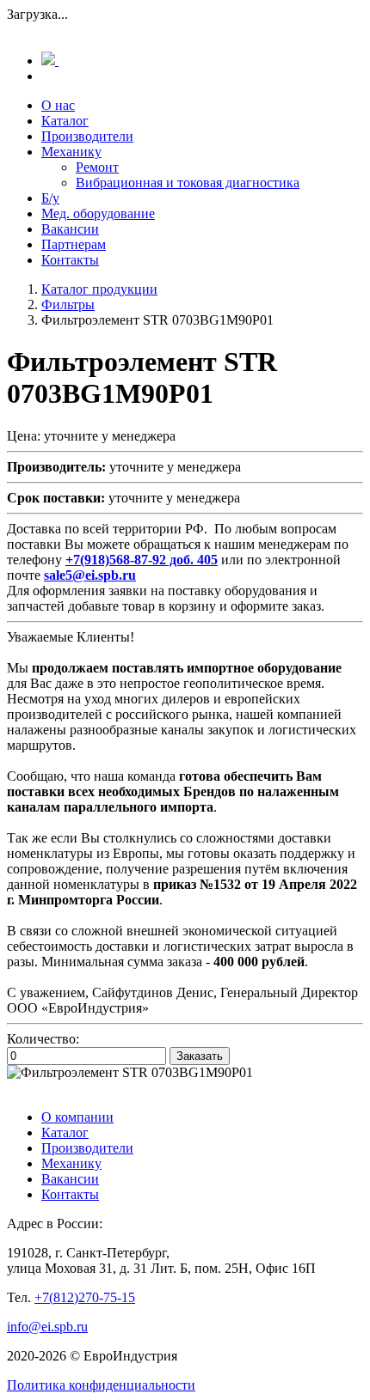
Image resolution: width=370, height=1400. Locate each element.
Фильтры (68, 304)
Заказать (199, 1056)
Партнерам (73, 244)
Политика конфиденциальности (101, 1385)
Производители (87, 136)
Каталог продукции (99, 289)
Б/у (50, 198)
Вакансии (70, 229)
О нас (58, 105)
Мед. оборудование (98, 213)
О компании (77, 1117)
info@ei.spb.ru (47, 1326)
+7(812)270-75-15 (84, 1297)
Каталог (65, 120)
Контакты (70, 260)
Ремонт (97, 167)
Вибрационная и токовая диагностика (187, 182)
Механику (71, 151)
